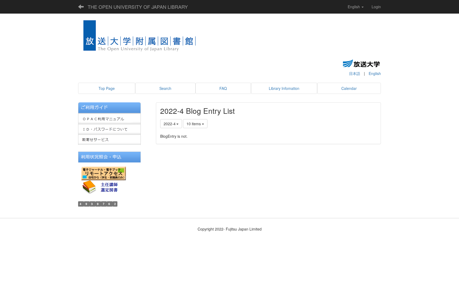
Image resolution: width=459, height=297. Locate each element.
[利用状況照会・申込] (109, 156)
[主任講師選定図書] (104, 186)
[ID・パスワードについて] (109, 128)
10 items (194, 123)
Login (376, 6)
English (375, 73)
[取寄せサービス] (109, 139)
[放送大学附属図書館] (140, 37)
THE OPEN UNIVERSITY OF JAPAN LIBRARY (138, 6)
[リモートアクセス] (103, 172)
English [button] (354, 6)
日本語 (354, 73)
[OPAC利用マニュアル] (109, 117)
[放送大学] (361, 63)
